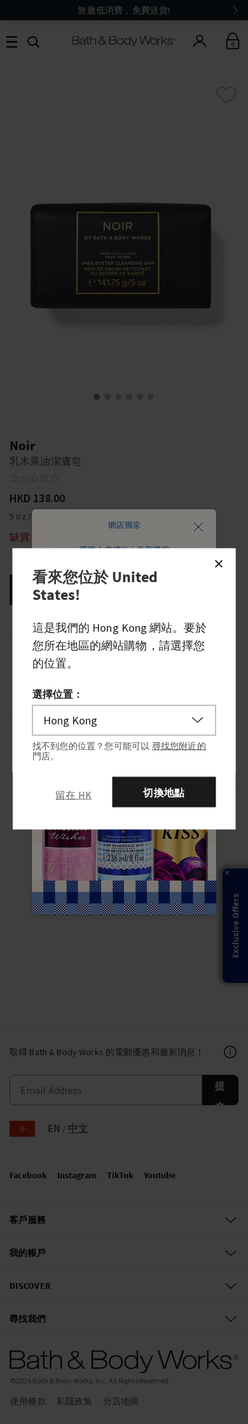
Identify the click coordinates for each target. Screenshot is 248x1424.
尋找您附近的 (179, 745)
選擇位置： (58, 693)
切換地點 (163, 791)
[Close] (218, 563)
